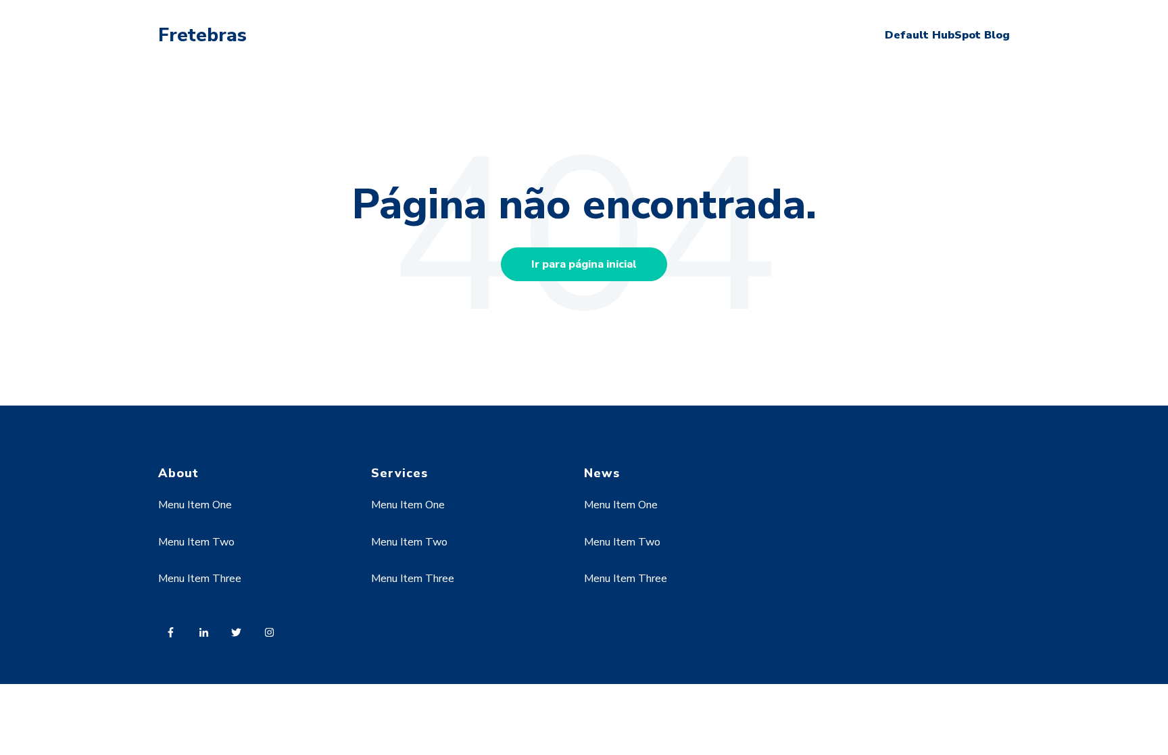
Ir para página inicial (584, 264)
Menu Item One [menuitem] (195, 504)
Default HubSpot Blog (947, 35)
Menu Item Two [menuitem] (196, 542)
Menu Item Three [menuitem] (199, 578)
